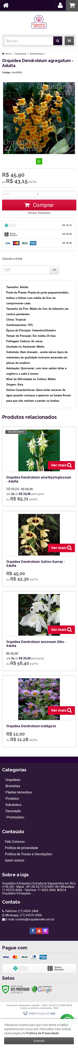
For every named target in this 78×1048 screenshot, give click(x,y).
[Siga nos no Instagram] (45, 930)
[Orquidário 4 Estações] (39, 22)
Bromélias (12, 786)
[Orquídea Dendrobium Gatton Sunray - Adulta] (39, 549)
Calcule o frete (12, 258)
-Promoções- (15, 817)
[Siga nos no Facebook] (33, 930)
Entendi (39, 1041)
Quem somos (14, 860)
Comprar (43, 205)
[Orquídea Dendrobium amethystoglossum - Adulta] (39, 467)
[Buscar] (57, 40)
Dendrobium (37, 53)
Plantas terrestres (18, 792)
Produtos (12, 799)
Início (8, 53)
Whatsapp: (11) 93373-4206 (23, 915)
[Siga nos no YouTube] (39, 930)
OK (54, 270)
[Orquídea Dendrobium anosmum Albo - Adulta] (39, 631)
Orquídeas (20, 53)
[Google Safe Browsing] (41, 989)
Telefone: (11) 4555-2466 (21, 911)
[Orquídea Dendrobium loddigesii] (39, 711)
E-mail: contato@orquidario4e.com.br (29, 919)
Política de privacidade (21, 848)
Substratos (13, 805)
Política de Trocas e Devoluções (28, 854)
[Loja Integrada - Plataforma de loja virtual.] (39, 1013)
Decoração (13, 811)
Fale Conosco (15, 842)
